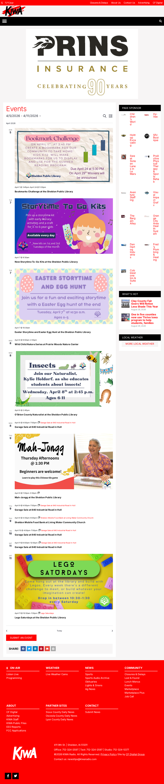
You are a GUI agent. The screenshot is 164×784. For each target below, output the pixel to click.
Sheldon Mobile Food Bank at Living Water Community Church (50, 522)
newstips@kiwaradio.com (82, 759)
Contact (92, 705)
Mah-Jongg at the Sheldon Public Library (38, 497)
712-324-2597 (70, 749)
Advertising (144, 2)
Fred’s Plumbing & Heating (156, 252)
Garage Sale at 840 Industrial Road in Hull (38, 427)
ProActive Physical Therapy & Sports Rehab (156, 168)
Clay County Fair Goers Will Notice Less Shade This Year (144, 303)
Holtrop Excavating (133, 140)
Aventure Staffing (133, 196)
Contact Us (129, 2)
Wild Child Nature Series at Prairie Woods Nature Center (47, 344)
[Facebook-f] (8, 776)
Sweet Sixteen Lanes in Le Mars (133, 164)
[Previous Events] (7, 631)
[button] (4, 21)
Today (59, 631)
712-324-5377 (121, 749)
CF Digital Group (135, 754)
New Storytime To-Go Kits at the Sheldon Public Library (46, 261)
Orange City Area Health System (156, 224)
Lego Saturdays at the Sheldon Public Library (40, 617)
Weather (52, 667)
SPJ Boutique (156, 137)
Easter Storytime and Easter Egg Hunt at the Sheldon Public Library (53, 332)
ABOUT (11, 705)
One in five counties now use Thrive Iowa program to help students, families (144, 319)
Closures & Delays (99, 2)
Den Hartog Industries (132, 251)
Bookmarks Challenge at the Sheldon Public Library (44, 191)
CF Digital (157, 2)
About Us (116, 2)
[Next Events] (112, 631)
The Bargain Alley (133, 219)
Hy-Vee (155, 115)
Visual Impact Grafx (156, 199)
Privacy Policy (109, 754)
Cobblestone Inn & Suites (133, 277)
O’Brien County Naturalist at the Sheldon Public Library (46, 414)
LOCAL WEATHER (132, 337)
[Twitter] (15, 776)
